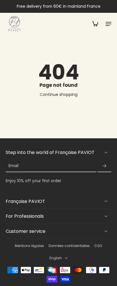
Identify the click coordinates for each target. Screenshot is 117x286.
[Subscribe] (104, 166)
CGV (98, 246)
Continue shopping (59, 94)
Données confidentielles (69, 246)
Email (13, 166)
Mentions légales (29, 246)
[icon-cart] (95, 23)
